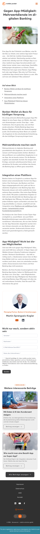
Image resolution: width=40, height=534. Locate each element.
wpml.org (16, 529)
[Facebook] (24, 503)
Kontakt (20, 497)
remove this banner (25, 531)
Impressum (20, 484)
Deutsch (20, 509)
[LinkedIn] (15, 503)
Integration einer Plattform (14, 98)
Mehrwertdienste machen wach (15, 94)
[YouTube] (20, 503)
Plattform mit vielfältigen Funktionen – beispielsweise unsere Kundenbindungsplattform (19, 208)
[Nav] (37, 4)
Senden (6, 372)
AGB (19, 493)
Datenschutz (20, 488)
